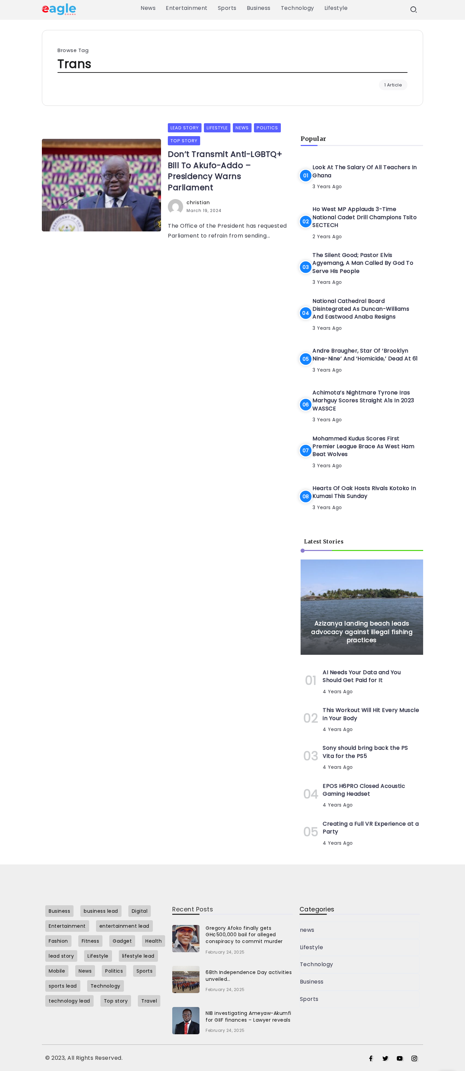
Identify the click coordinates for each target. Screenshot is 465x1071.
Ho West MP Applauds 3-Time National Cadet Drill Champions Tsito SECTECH (364, 217)
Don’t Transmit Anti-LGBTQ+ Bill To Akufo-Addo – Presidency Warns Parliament (225, 171)
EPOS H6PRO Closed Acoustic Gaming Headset (364, 790)
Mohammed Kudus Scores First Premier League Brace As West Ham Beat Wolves (363, 446)
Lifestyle (311, 947)
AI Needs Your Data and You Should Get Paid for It (362, 676)
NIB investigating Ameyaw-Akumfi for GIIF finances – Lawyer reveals (248, 1016)
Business (312, 982)
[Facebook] (370, 1058)
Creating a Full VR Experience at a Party (371, 827)
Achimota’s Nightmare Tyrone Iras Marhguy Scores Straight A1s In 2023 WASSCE (363, 400)
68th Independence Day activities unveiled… (249, 976)
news (307, 930)
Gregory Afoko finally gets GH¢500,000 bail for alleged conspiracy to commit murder (244, 935)
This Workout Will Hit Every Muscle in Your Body (371, 714)
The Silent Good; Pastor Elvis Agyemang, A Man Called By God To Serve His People (362, 263)
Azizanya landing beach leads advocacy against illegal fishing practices (362, 631)
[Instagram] (414, 1058)
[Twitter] (385, 1058)
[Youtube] (399, 1058)
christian (198, 202)
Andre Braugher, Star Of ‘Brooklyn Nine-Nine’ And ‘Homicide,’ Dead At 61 (365, 354)
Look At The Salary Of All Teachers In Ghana (364, 171)
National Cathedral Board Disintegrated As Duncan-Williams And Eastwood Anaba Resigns (360, 309)
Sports (309, 999)
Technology (316, 964)
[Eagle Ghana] (59, 9)
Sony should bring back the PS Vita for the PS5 (365, 752)
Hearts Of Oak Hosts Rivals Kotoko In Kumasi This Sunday (364, 492)
